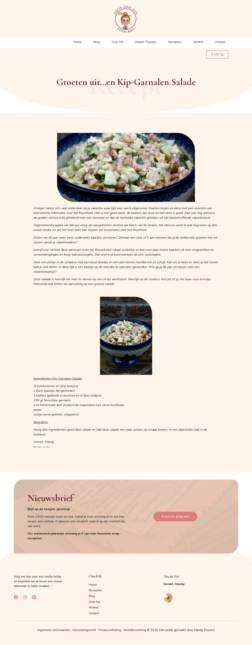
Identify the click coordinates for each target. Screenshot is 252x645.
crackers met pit (159, 279)
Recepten (175, 42)
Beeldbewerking (134, 630)
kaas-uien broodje (198, 279)
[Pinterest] (34, 597)
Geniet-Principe (145, 42)
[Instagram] (25, 597)
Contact (220, 42)
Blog (96, 42)
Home (77, 42)
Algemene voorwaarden (53, 630)
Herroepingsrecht (84, 630)
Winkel (198, 42)
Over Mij (117, 42)
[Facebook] (16, 597)
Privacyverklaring (109, 630)
